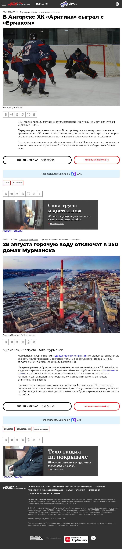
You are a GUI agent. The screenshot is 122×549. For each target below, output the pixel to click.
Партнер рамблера (53, 538)
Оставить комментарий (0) (97, 160)
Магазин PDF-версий (75, 490)
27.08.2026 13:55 (10, 240)
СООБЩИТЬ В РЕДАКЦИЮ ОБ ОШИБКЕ (44, 494)
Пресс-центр (94, 490)
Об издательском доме (39, 487)
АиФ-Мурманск (28, 335)
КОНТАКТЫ (100, 487)
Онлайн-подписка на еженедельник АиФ (72, 487)
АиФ (20, 107)
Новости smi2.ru (13, 230)
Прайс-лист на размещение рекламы (45, 490)
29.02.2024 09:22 (10, 12)
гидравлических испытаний (70, 355)
